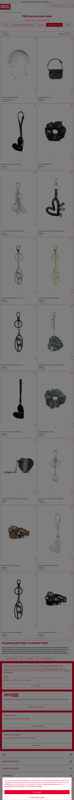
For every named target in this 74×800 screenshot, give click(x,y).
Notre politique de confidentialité (14, 786)
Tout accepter (37, 792)
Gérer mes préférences (51, 784)
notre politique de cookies (34, 786)
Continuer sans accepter (37, 797)
